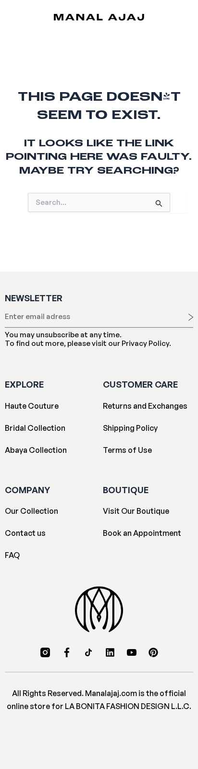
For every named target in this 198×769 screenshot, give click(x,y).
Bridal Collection (35, 428)
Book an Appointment (142, 533)
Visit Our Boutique (136, 511)
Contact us (25, 533)
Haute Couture (32, 406)
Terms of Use (127, 450)
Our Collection (31, 511)
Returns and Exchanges (145, 406)
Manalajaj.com (111, 693)
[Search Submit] (159, 203)
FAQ (12, 555)
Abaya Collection (36, 450)
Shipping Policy (130, 428)
